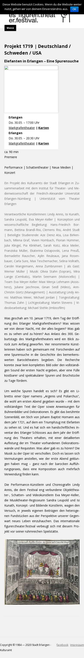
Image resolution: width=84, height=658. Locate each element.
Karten (43, 128)
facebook (62, 645)
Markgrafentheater (22, 128)
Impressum (77, 645)
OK (74, 9)
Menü (10, 27)
